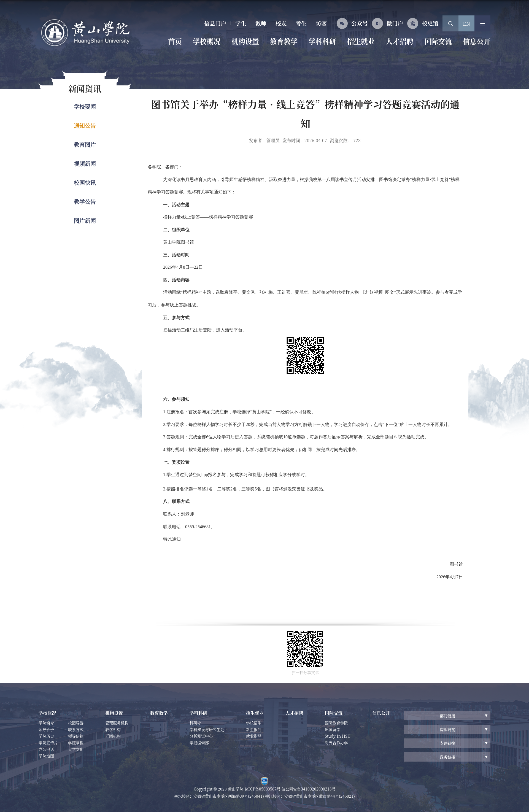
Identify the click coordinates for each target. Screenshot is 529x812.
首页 (175, 41)
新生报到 (253, 729)
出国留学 (332, 729)
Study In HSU (337, 736)
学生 (240, 23)
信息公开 (476, 41)
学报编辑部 (199, 742)
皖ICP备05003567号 (263, 789)
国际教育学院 (336, 722)
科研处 (195, 722)
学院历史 (46, 736)
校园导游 (75, 722)
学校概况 (206, 41)
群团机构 (113, 736)
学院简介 (46, 722)
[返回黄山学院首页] (85, 33)
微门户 (395, 23)
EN (466, 23)
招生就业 (361, 41)
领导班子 (46, 729)
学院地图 (46, 756)
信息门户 (215, 23)
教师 (260, 23)
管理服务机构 (116, 722)
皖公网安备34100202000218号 (309, 789)
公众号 (359, 23)
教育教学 (284, 41)
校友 (281, 23)
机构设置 (245, 41)
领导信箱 (75, 736)
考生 (301, 23)
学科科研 (322, 41)
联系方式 (75, 729)
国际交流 (438, 41)
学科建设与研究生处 (207, 729)
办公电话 (46, 749)
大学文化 (75, 749)
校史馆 (430, 23)
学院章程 (75, 742)
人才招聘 (399, 41)
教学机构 (113, 729)
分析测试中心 (201, 736)
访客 (321, 23)
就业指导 (253, 736)
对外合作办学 (336, 742)
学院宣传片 (48, 742)
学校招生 (253, 722)
